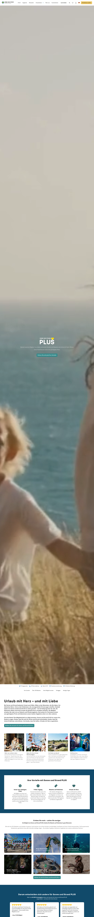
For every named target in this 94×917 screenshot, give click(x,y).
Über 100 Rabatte (36, 690)
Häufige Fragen (66, 690)
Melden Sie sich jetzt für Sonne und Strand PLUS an (19, 725)
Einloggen (58, 690)
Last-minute (63, 2)
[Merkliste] (72, 2)
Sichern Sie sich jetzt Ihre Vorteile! (47, 355)
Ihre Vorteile (27, 690)
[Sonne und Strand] (8, 3)
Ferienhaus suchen (86, 2)
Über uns (47, 2)
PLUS (19, 2)
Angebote (25, 2)
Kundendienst (55, 2)
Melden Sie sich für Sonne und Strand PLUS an (47, 877)
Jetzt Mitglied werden (48, 690)
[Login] (75, 2)
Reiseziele (31, 2)
